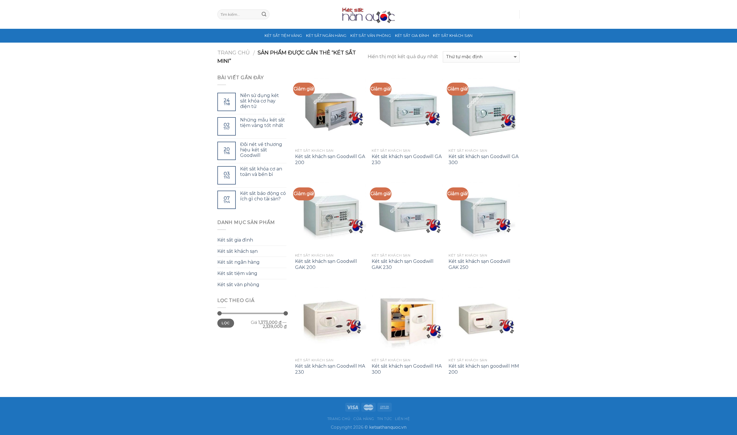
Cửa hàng (363, 419)
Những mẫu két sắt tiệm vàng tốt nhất (262, 122)
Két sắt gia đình (412, 35)
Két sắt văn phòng (370, 35)
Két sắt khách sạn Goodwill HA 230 (330, 369)
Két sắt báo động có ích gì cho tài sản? (263, 196)
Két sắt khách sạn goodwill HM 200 (484, 369)
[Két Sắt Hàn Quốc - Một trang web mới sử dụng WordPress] (368, 14)
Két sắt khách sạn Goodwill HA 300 (407, 369)
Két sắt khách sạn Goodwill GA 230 (407, 159)
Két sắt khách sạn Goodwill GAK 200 (326, 264)
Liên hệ (402, 419)
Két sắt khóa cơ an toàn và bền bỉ (261, 171)
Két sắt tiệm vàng (283, 35)
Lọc (225, 323)
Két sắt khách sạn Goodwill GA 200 (330, 159)
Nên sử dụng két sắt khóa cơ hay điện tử (259, 101)
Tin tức (384, 419)
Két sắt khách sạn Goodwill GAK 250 (479, 264)
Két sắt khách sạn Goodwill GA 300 (483, 159)
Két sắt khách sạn (452, 35)
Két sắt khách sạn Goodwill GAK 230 (403, 264)
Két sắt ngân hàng (326, 35)
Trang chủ (233, 52)
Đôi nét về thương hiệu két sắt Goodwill (261, 150)
